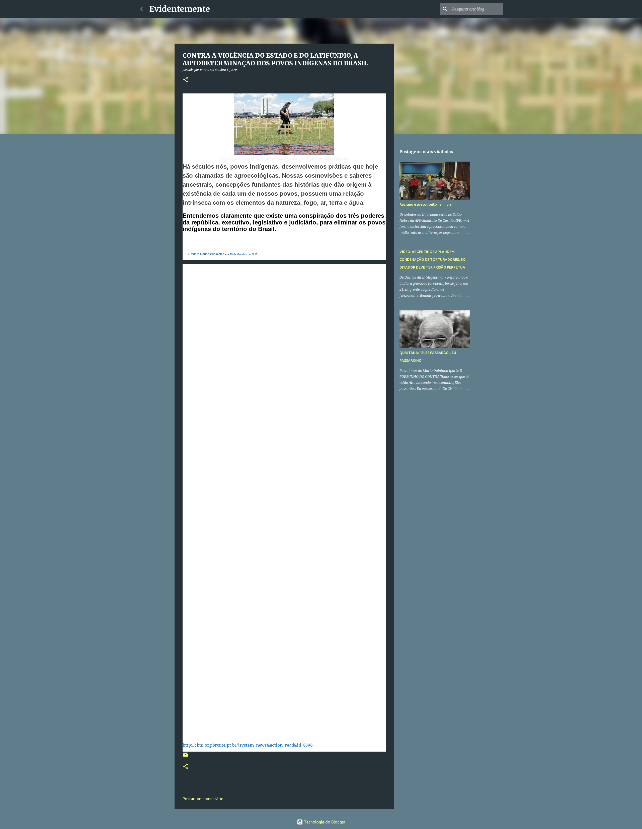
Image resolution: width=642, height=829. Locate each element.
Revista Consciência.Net (206, 254)
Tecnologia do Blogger (324, 822)
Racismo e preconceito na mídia (425, 204)
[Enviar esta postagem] (186, 756)
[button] (186, 80)
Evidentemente (179, 9)
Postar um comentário (203, 798)
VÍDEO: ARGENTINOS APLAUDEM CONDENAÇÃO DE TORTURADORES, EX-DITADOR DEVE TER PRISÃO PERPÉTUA (432, 259)
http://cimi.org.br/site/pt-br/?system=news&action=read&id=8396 (248, 745)
